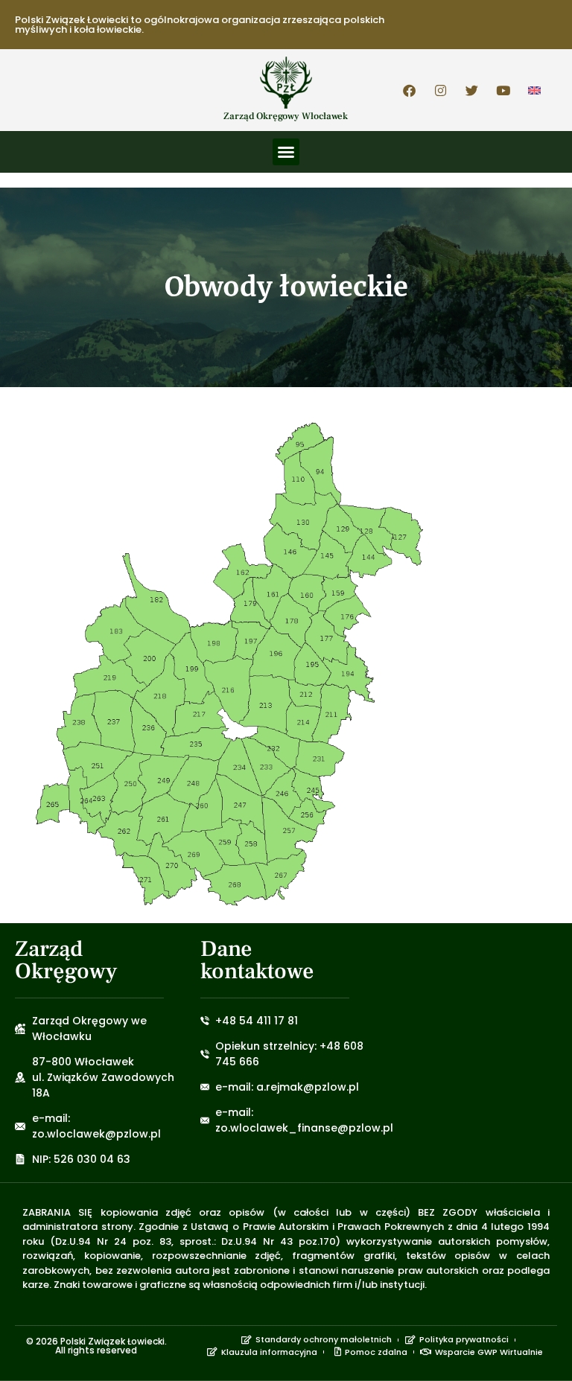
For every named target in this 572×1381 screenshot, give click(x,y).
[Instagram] (441, 90)
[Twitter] (472, 90)
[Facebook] (409, 90)
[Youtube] (503, 90)
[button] (286, 151)
